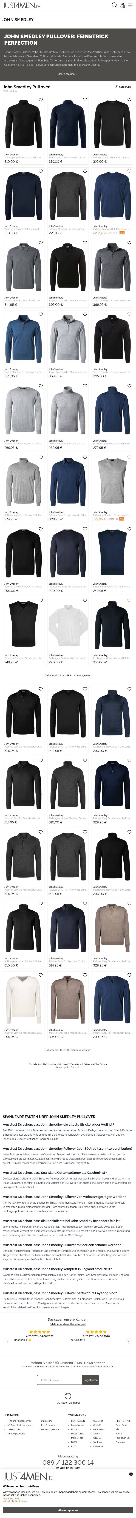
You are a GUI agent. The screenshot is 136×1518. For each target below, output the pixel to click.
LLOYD (74, 1446)
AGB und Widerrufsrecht (19, 1424)
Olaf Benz (98, 1420)
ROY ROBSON (78, 1420)
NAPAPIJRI (98, 1446)
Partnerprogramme (50, 1429)
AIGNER (97, 1433)
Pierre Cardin (122, 1424)
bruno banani (77, 1424)
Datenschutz (13, 1429)
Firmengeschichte (16, 1433)
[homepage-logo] (21, 5)
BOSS (74, 1429)
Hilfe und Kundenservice (19, 1420)
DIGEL (74, 1441)
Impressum (46, 1420)
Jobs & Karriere (48, 1424)
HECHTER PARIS (124, 1420)
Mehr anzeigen (66, 73)
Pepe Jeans (99, 1429)
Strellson (97, 1441)
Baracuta (120, 1441)
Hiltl (118, 1429)
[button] (115, 5)
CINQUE (97, 1437)
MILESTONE (77, 1433)
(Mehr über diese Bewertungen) (68, 1324)
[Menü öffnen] (130, 5)
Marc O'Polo (77, 1437)
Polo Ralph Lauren (124, 1437)
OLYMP (97, 1424)
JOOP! (119, 1433)
